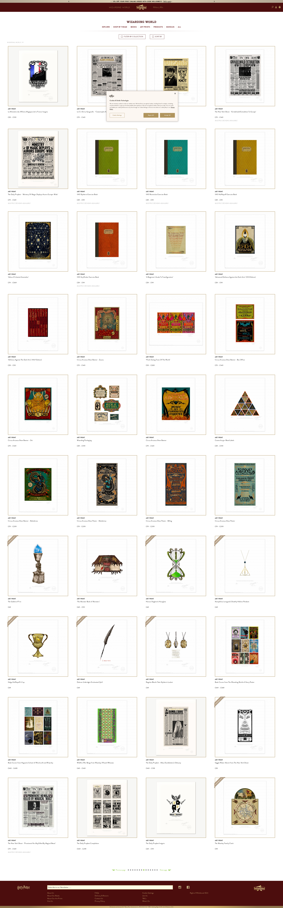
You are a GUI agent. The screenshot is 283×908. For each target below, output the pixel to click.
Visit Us (50, 901)
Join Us (145, 896)
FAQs (97, 893)
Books (134, 27)
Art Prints (145, 27)
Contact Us (99, 898)
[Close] (175, 93)
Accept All (167, 115)
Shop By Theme (120, 27)
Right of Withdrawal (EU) (199, 893)
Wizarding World (14, 42)
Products (158, 27)
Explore (106, 27)
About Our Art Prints (54, 898)
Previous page (121, 870)
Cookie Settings (117, 115)
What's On (146, 901)
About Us (50, 893)
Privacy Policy (100, 901)
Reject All (151, 115)
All (179, 27)
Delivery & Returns (102, 896)
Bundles (170, 27)
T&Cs (144, 898)
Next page (163, 870)
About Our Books (53, 896)
